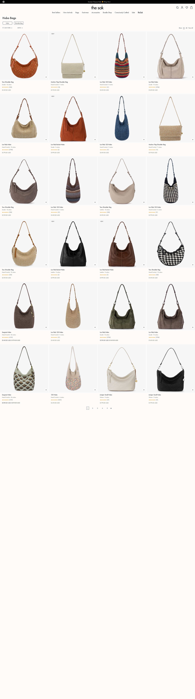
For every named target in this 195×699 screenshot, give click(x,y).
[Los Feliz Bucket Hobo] (73, 118)
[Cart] (191, 7)
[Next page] (111, 408)
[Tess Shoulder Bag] (24, 56)
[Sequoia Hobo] (24, 306)
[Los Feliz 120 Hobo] (122, 56)
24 (184, 28)
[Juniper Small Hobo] (122, 368)
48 (186, 28)
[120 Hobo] (73, 368)
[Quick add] (46, 77)
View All (190, 28)
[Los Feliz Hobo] (171, 56)
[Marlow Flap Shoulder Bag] (73, 56)
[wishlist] (186, 7)
